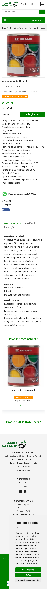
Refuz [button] (28, 575)
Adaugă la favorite (10, 201)
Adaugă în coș (32, 114)
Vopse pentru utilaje (31, 28)
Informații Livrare (23, 508)
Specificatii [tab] (30, 223)
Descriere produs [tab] (12, 223)
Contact (23, 486)
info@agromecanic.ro (26, 459)
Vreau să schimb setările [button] (28, 580)
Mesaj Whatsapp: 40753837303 (22, 194)
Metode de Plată (23, 511)
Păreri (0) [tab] (9, 227)
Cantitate (5, 114)
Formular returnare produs (23, 514)
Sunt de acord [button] (28, 570)
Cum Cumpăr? (23, 505)
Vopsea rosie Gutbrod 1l (15, 81)
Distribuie (6, 210)
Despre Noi (23, 483)
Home (4, 28)
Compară (7, 205)
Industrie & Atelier (15, 28)
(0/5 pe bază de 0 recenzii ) (26, 92)
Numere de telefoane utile (27, 463)
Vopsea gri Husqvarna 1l (23, 390)
